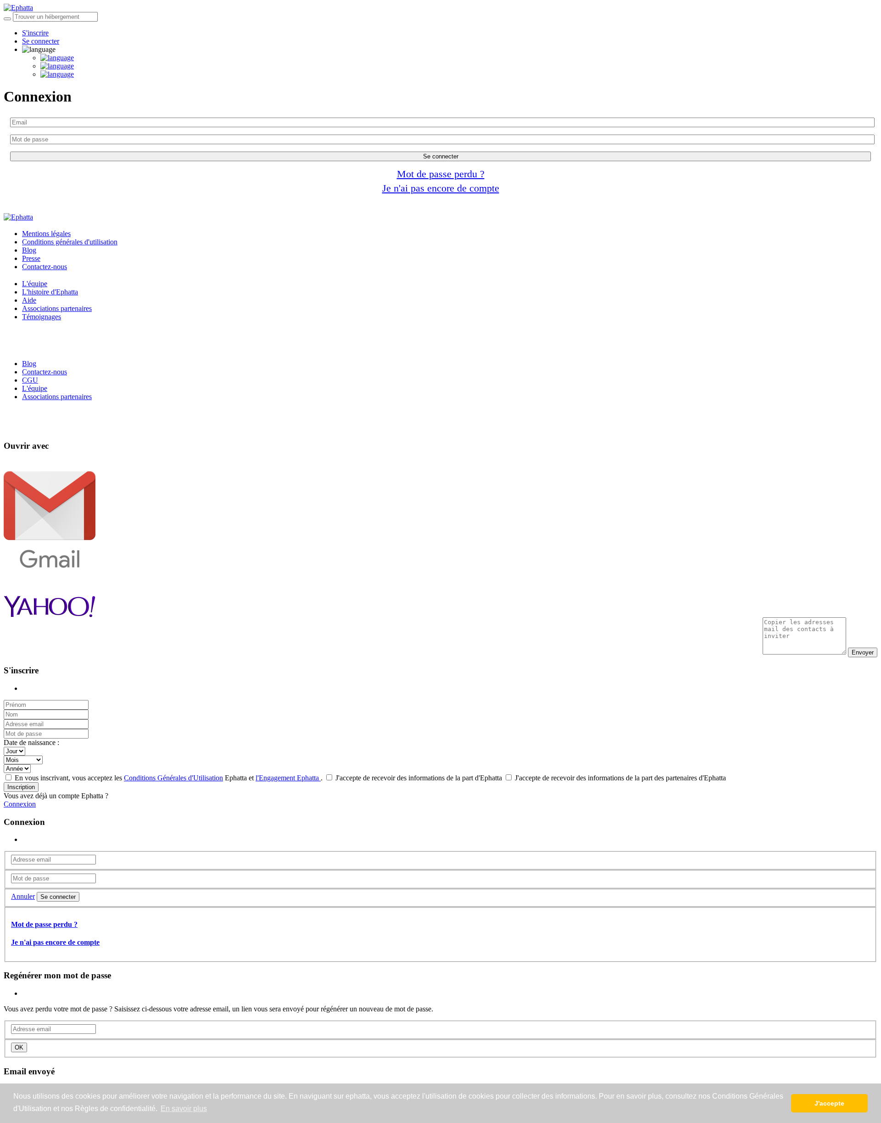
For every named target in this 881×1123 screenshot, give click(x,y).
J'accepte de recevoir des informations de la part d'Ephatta (419, 778)
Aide (29, 300)
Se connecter (40, 41)
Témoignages (41, 317)
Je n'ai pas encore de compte (440, 188)
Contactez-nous (44, 267)
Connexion (20, 804)
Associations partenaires (57, 308)
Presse (31, 258)
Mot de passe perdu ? (441, 174)
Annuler (23, 896)
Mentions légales (46, 233)
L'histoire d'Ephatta (50, 292)
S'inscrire (35, 33)
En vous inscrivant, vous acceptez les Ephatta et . (168, 778)
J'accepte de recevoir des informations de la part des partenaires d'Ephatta (619, 778)
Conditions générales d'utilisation (69, 242)
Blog (29, 250)
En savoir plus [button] (184, 1108)
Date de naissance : (31, 742)
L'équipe (34, 284)
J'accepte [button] (829, 1103)
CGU (30, 380)
